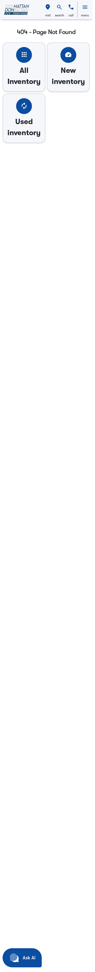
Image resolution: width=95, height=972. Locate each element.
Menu (85, 15)
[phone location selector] (71, 7)
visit (48, 15)
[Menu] (85, 7)
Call (71, 15)
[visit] (47, 7)
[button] (47, 10)
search (59, 15)
